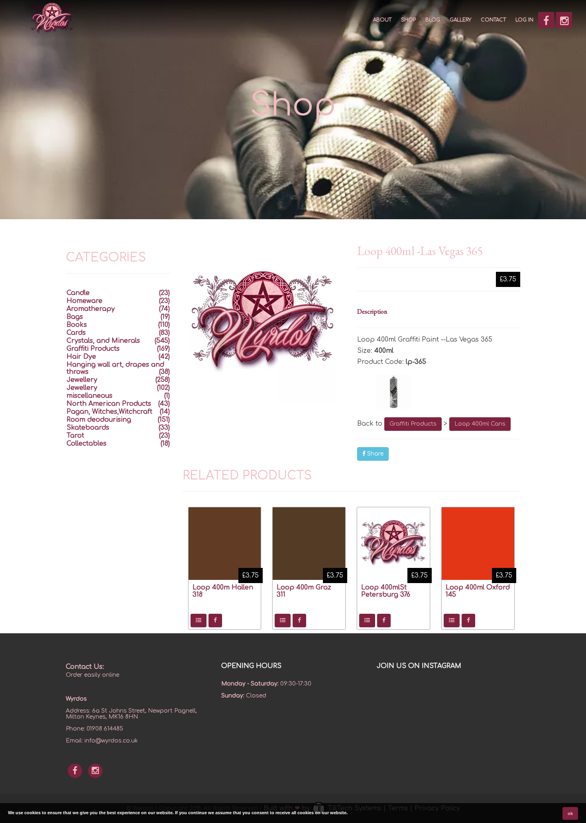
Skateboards (88, 427)
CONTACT (493, 20)
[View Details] (198, 620)
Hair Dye (81, 356)
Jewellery (82, 379)
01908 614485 (105, 729)
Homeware (84, 300)
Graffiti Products (413, 424)
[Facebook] (546, 20)
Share (374, 454)
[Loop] (438, 391)
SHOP (408, 20)
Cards (76, 332)
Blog (432, 20)
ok (570, 813)
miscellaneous (89, 395)
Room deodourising (99, 419)
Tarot (75, 435)
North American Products (109, 403)
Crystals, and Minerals (103, 340)
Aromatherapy (91, 308)
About (382, 20)
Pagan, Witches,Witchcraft (109, 411)
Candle (78, 293)
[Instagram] (564, 20)
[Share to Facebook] (215, 620)
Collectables (86, 443)
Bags (75, 316)
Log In (524, 20)
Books (77, 324)
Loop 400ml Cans (479, 424)
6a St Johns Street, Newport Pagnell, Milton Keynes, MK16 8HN (131, 714)
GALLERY (460, 20)
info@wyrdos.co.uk (111, 741)
